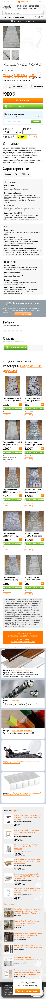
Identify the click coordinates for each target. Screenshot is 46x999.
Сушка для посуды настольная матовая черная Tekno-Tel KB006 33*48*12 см (21, 762)
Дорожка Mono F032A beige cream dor (12, 443)
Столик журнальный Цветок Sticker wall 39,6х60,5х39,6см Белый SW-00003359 (27, 891)
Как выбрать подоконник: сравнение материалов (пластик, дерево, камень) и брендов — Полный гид (28, 911)
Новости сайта (9, 904)
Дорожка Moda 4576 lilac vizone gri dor (12, 399)
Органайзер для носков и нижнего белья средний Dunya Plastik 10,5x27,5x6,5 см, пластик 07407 (22, 794)
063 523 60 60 (34, 6)
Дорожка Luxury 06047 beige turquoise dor (34, 444)
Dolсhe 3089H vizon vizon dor (23, 642)
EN (41, 2)
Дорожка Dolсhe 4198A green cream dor (33, 579)
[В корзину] (20, 404)
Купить (36, 121)
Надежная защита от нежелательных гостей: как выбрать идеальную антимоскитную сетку (28, 935)
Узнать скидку (16, 106)
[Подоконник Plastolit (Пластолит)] (23, 659)
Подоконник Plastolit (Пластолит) (22, 670)
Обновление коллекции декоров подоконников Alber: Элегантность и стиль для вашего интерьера (27, 972)
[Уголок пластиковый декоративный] (23, 719)
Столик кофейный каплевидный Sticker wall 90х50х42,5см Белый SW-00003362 (26, 876)
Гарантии (10, 261)
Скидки (24, 2)
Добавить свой (18, 347)
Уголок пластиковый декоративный (22, 731)
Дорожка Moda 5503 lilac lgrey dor (33, 490)
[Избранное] (35, 17)
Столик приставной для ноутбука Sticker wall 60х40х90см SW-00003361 (26, 847)
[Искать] (42, 13)
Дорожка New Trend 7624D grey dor (33, 399)
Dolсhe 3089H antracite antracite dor (23, 636)
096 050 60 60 (22, 6)
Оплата (8, 226)
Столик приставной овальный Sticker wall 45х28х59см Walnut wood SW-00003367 (27, 817)
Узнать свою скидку (13, 409)
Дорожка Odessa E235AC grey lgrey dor (12, 534)
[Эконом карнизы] (23, 689)
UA (39, 2)
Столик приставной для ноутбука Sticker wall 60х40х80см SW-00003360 (26, 832)
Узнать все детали (23, 314)
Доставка (10, 182)
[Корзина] (42, 17)
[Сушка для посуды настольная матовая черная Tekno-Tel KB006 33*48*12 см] (23, 750)
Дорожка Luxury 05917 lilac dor (10, 490)
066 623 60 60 (22, 8)
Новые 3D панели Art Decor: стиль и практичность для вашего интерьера (28, 946)
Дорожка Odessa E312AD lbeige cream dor (33, 535)
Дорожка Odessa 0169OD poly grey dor (12, 578)
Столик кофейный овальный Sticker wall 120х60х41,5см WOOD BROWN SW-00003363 (27, 861)
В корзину (25, 100)
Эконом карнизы (14, 700)
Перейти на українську (27, 991)
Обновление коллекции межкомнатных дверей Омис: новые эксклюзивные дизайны (28, 960)
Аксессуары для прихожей (23, 821)
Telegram (32, 8)
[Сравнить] (39, 17)
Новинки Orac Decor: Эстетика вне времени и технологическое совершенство (27, 923)
